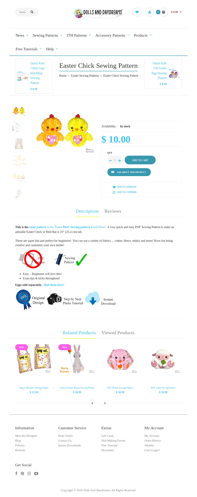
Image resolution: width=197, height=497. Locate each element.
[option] (65, 129)
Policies (19, 445)
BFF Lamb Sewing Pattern (163, 387)
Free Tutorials (109, 445)
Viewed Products (118, 332)
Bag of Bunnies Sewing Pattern (34, 387)
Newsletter (107, 450)
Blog (18, 440)
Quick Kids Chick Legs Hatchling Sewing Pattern (37, 73)
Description (87, 211)
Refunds (20, 450)
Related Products (79, 332)
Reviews (112, 211)
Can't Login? (152, 450)
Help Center (65, 435)
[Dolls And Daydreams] (98, 17)
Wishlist (149, 445)
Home (63, 75)
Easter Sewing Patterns (85, 75)
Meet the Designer (26, 435)
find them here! (54, 284)
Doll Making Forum (113, 440)
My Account (151, 435)
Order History (152, 440)
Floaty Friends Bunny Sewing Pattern (77, 387)
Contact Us (65, 440)
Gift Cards (107, 435)
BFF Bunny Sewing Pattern (120, 387)
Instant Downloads (69, 445)
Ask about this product (131, 172)
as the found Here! (67, 227)
